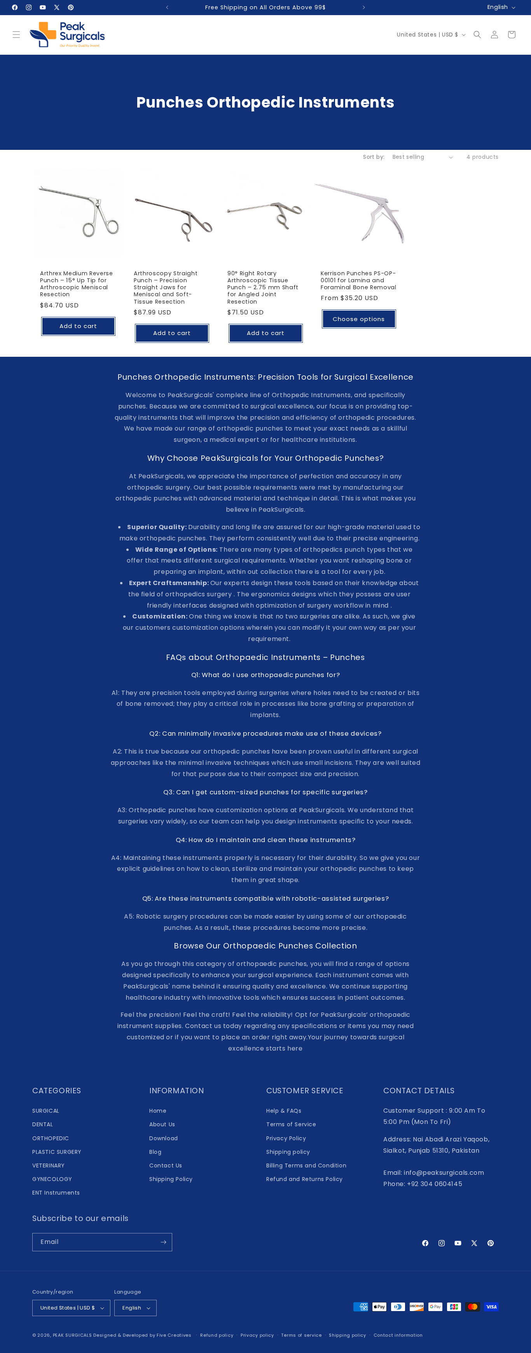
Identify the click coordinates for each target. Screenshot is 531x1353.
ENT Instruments (56, 1193)
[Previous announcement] (167, 7)
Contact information (398, 1335)
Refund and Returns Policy (304, 1179)
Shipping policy (288, 1152)
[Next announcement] (363, 7)
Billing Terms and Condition (306, 1165)
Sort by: (373, 157)
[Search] (477, 34)
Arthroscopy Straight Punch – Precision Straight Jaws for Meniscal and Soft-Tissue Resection (165, 287)
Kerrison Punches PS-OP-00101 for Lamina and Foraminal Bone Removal (359, 280)
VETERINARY (48, 1165)
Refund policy (216, 1335)
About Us (162, 1124)
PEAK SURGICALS (72, 1335)
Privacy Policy (286, 1138)
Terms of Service (291, 1124)
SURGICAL (45, 1111)
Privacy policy (257, 1335)
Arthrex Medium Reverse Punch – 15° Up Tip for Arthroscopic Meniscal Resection (76, 284)
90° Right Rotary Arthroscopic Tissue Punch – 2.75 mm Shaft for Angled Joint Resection (263, 287)
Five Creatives (175, 1335)
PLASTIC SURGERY (57, 1152)
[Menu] (16, 34)
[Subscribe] (163, 1242)
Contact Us (165, 1165)
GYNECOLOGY (52, 1179)
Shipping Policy (171, 1179)
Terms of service (301, 1335)
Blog (155, 1152)
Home (157, 1111)
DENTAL (42, 1124)
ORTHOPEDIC (50, 1138)
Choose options (359, 319)
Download (163, 1138)
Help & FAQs (284, 1111)
